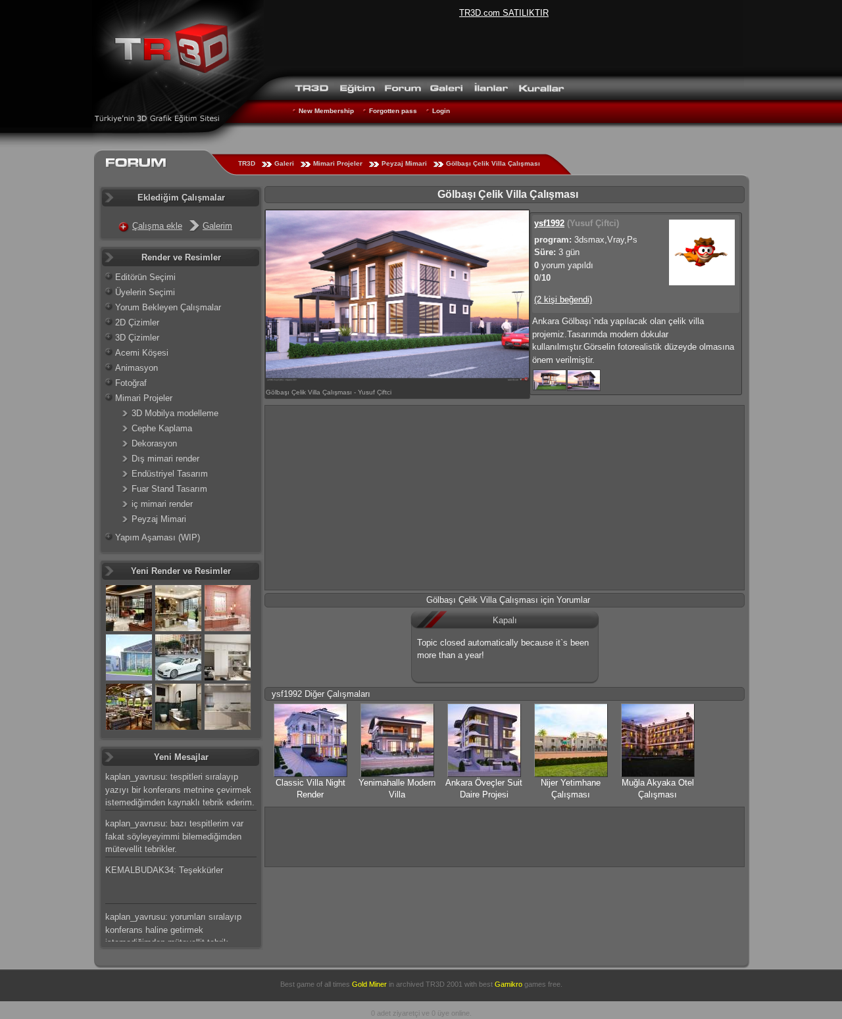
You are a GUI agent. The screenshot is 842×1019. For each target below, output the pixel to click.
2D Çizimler (137, 322)
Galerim (217, 226)
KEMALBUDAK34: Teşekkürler (164, 870)
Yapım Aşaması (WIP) (157, 537)
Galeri (284, 163)
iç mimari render (162, 504)
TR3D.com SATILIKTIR (504, 13)
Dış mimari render (165, 458)
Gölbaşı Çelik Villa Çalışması (493, 163)
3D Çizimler (137, 338)
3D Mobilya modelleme (175, 413)
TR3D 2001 (444, 984)
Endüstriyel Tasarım (170, 474)
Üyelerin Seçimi (145, 292)
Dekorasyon (154, 443)
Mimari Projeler (337, 163)
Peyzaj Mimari (404, 163)
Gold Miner (369, 984)
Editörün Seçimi (145, 277)
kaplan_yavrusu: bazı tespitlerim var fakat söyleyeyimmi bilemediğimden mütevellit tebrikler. (174, 836)
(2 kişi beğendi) (563, 299)
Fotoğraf (131, 383)
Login (441, 110)
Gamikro (508, 984)
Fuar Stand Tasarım (169, 489)
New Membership (326, 110)
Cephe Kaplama (162, 428)
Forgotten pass (393, 110)
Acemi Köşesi (141, 353)
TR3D (246, 163)
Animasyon (136, 368)
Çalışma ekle (157, 226)
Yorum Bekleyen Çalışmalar (168, 307)
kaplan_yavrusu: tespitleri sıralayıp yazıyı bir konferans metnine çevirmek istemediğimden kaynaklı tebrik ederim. (180, 789)
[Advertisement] (504, 498)
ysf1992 (549, 223)
